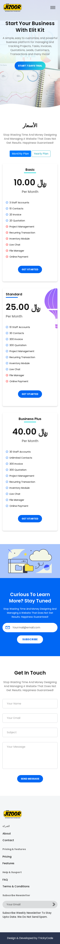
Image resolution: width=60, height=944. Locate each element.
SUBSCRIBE (30, 639)
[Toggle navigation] (53, 8)
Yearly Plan (41, 154)
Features (8, 863)
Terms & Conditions (16, 886)
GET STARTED (30, 269)
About (6, 833)
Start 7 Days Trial (30, 65)
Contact (8, 840)
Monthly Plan (20, 154)
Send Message (30, 778)
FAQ (5, 880)
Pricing (7, 857)
